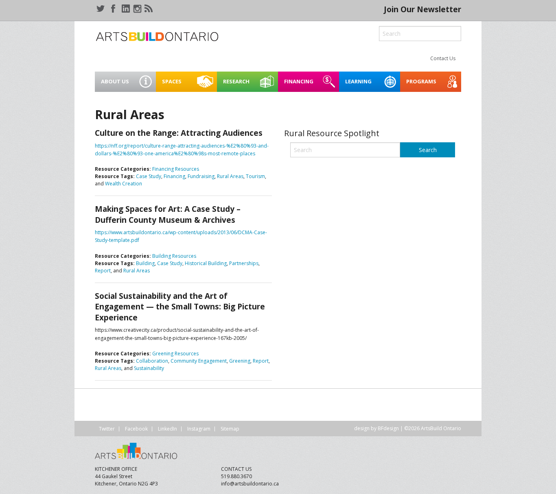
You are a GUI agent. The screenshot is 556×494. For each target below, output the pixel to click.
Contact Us (442, 58)
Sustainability (149, 368)
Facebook (136, 428)
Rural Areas (230, 176)
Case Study (148, 176)
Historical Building (206, 263)
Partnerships (243, 263)
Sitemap (230, 428)
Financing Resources (175, 168)
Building (145, 263)
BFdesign (388, 428)
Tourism (255, 176)
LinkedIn (167, 428)
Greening (239, 360)
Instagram (198, 428)
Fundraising (201, 176)
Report (103, 270)
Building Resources (174, 255)
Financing (174, 176)
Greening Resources (175, 353)
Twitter (107, 428)
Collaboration (152, 360)
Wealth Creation (123, 183)
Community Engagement (199, 360)
